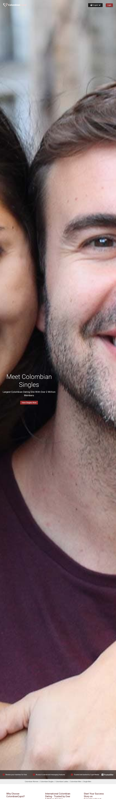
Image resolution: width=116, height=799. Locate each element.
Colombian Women (31, 781)
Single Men (87, 781)
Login (109, 5)
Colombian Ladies (62, 781)
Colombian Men (75, 781)
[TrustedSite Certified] (107, 774)
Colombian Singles (47, 781)
